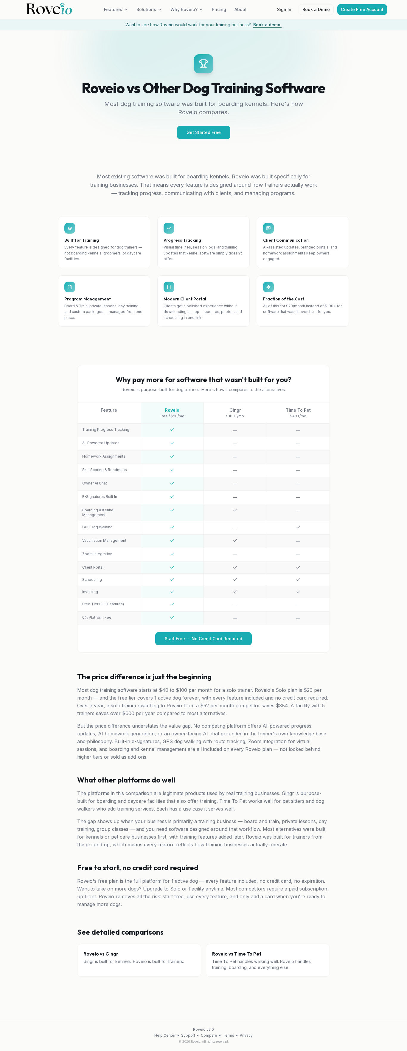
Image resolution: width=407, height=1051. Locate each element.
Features (113, 9)
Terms (228, 1035)
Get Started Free (204, 132)
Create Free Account (362, 9)
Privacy (246, 1035)
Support (188, 1035)
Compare (209, 1035)
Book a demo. (267, 24)
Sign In (284, 9)
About (240, 9)
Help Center (164, 1035)
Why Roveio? (184, 9)
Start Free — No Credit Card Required (203, 638)
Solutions (146, 9)
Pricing (219, 9)
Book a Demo (316, 9)
